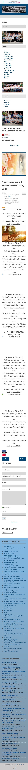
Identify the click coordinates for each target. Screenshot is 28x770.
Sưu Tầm (6, 104)
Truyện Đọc (7, 67)
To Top (14, 768)
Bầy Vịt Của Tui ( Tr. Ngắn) (9, 677)
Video (5, 78)
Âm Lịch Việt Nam (9, 70)
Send (4, 518)
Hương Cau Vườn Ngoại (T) (9, 682)
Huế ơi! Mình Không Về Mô (9, 662)
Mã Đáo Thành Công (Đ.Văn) (10, 733)
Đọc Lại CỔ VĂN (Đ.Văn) (8, 686)
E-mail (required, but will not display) (11, 476)
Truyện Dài (7, 63)
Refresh (4, 512)
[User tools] (24, 193)
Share (4, 451)
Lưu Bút (6, 69)
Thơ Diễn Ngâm (8, 58)
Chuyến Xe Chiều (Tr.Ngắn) (9, 748)
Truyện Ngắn (7, 65)
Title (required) (6, 489)
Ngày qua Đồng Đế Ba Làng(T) (10, 758)
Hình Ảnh (6, 74)
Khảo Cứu (7, 101)
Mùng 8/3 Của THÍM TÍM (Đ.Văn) (11, 667)
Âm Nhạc (6, 76)
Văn (5, 61)
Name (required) (6, 470)
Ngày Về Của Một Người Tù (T (10, 695)
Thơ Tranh (7, 53)
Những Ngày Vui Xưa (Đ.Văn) (10, 743)
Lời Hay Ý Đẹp (8, 72)
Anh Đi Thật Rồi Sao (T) (8, 699)
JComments (14, 522)
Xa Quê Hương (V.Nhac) (8, 691)
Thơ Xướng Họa (8, 56)
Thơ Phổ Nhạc (8, 60)
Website (4, 482)
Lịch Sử (6, 102)
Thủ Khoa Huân (20, 764)
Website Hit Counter (14, 145)
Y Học (6, 106)
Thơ (5, 51)
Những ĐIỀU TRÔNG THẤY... (9, 704)
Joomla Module (5, 137)
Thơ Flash (7, 54)
